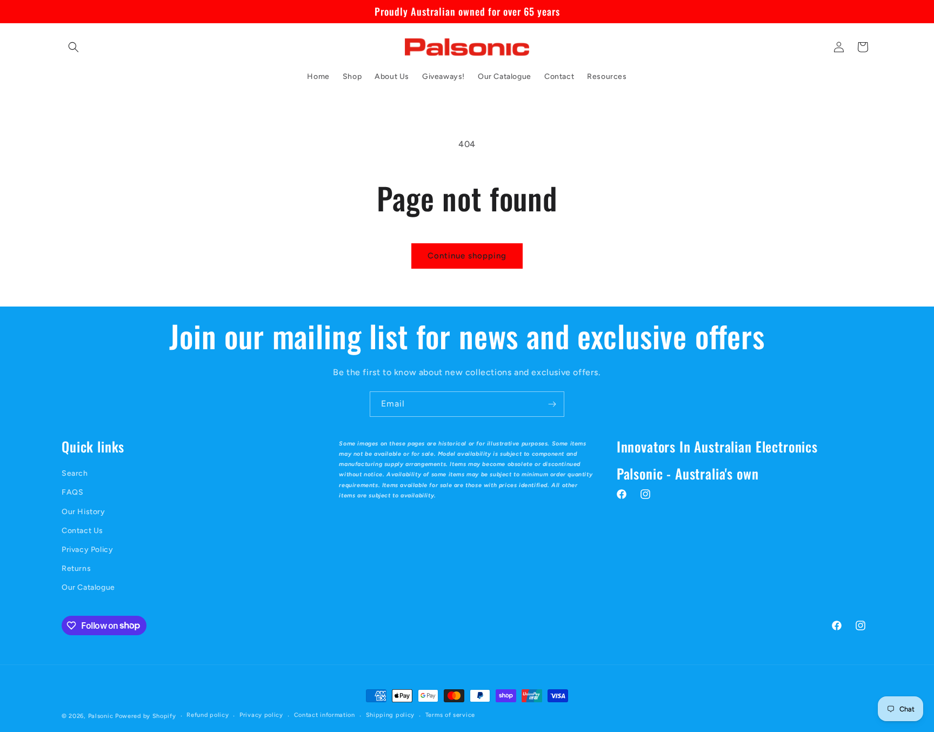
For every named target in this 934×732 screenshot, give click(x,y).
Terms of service (450, 714)
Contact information (324, 714)
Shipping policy (390, 714)
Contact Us (82, 530)
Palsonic (101, 716)
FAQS (72, 492)
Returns (76, 568)
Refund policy (207, 714)
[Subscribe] (552, 404)
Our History (83, 511)
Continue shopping (467, 256)
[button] (73, 47)
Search (75, 473)
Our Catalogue (88, 587)
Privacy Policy (87, 549)
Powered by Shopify (145, 716)
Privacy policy (261, 714)
